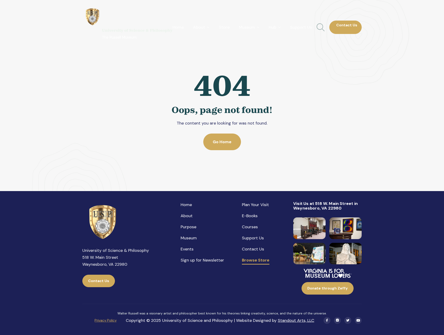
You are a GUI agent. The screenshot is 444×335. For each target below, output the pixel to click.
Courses (250, 227)
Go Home (222, 142)
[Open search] (321, 27)
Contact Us (345, 27)
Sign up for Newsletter (202, 260)
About (187, 216)
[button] (201, 27)
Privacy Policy (106, 320)
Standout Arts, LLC (296, 320)
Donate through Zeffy (327, 288)
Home (178, 27)
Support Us (301, 27)
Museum (189, 238)
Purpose (188, 227)
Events (187, 249)
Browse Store (255, 260)
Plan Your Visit (255, 204)
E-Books (250, 216)
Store (224, 27)
